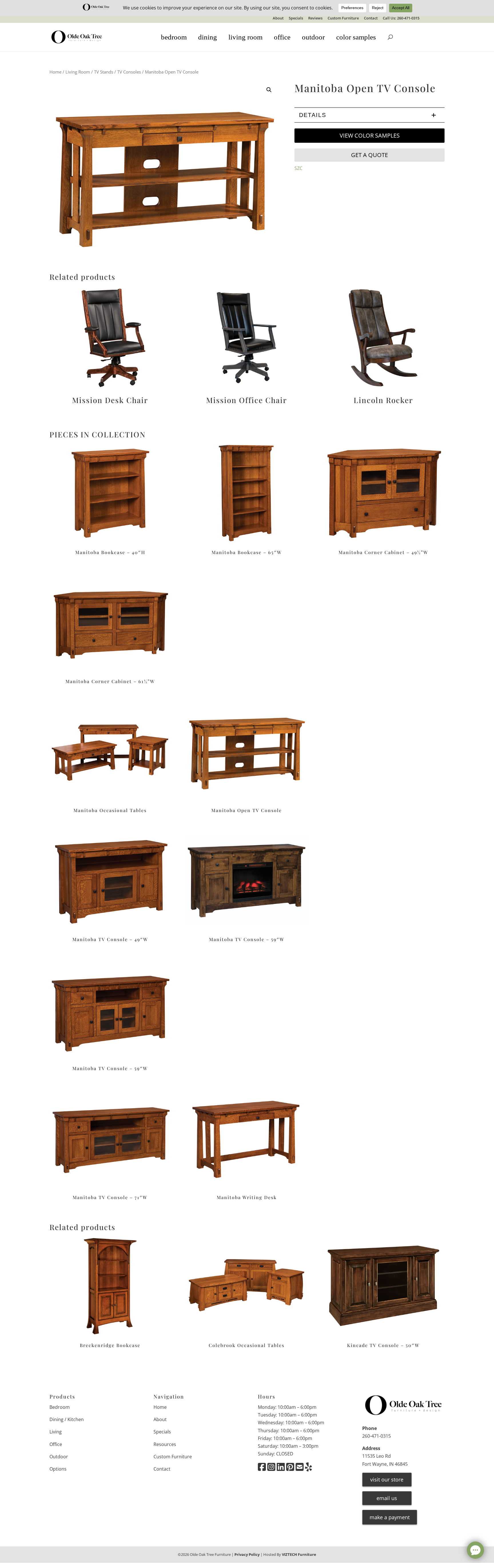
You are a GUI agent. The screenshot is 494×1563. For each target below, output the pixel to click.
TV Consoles (129, 72)
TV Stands (103, 72)
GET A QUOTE (369, 155)
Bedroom (59, 1407)
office (282, 37)
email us (387, 1498)
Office (55, 1444)
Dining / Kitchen (66, 1420)
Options (58, 1469)
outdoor (313, 37)
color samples (356, 37)
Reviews (315, 18)
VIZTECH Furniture (299, 1554)
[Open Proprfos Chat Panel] (475, 1550)
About (278, 18)
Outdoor (58, 1456)
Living (55, 1432)
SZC (298, 168)
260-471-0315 (376, 1436)
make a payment (390, 1517)
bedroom (174, 37)
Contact (371, 18)
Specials (296, 18)
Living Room (77, 72)
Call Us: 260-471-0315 (401, 18)
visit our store (386, 1479)
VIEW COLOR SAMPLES (370, 135)
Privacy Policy (247, 1554)
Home (55, 72)
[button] (269, 90)
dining (207, 37)
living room (245, 37)
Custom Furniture (343, 18)
